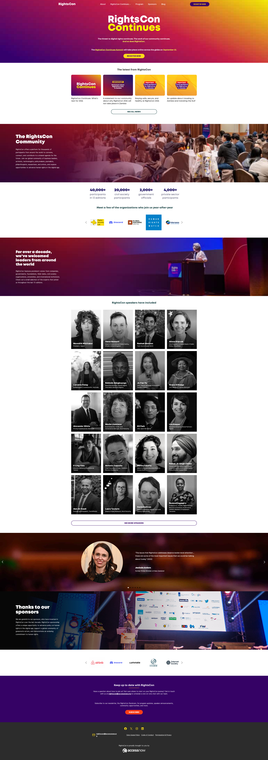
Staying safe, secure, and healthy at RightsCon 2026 (147, 100)
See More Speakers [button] (134, 523)
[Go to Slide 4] (135, 587)
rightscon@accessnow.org (119, 694)
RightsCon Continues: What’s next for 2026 (84, 100)
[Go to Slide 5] (137, 587)
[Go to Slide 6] (139, 587)
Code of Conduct (147, 735)
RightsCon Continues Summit (109, 50)
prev (86, 222)
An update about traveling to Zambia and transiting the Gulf (181, 100)
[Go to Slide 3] (132, 587)
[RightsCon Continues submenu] (130, 4)
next (182, 222)
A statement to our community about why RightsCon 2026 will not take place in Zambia (117, 101)
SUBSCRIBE (134, 712)
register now (200, 4)
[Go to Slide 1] (128, 587)
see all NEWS (134, 112)
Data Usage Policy (133, 735)
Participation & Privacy (163, 735)
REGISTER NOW (134, 56)
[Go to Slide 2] (130, 587)
